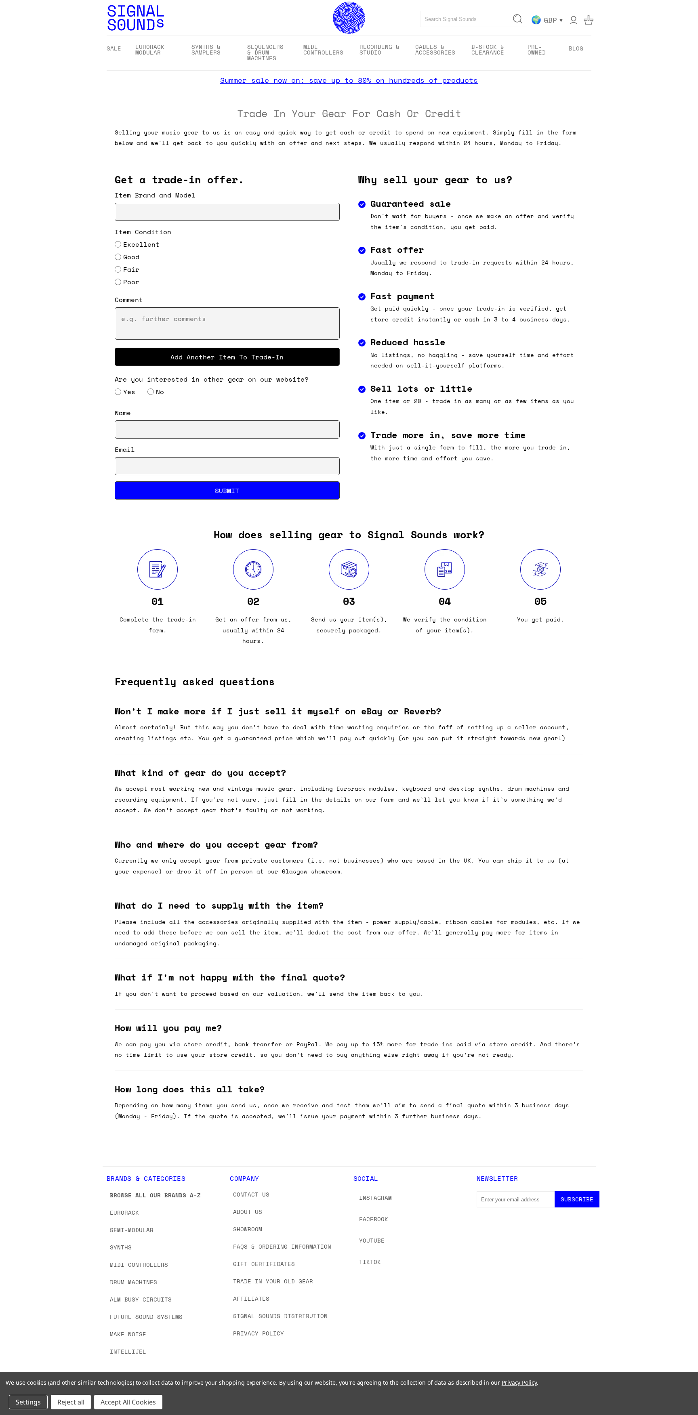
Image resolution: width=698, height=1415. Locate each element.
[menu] (349, 53)
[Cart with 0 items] (588, 20)
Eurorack (124, 1212)
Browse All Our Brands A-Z (155, 1195)
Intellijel (128, 1351)
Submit (227, 490)
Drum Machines (133, 1282)
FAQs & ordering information (282, 1246)
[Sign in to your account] (573, 20)
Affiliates (251, 1298)
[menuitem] (114, 48)
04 (445, 601)
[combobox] (473, 19)
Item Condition (143, 232)
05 (540, 601)
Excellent (141, 244)
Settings (28, 1402)
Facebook (373, 1219)
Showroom (247, 1229)
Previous (677, 1390)
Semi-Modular (131, 1230)
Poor (131, 282)
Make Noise (128, 1334)
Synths (121, 1247)
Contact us (251, 1194)
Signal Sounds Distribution (280, 1316)
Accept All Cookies (128, 1402)
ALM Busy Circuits (141, 1299)
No (160, 392)
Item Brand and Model (155, 195)
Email (125, 449)
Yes (129, 392)
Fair (131, 269)
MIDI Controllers (139, 1264)
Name (123, 413)
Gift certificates (264, 1264)
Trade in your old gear (273, 1281)
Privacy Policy (258, 1333)
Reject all (70, 1402)
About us (247, 1211)
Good (131, 257)
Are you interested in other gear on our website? (212, 379)
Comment (129, 299)
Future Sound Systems (146, 1316)
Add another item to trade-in (227, 356)
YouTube (372, 1240)
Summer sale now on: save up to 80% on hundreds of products (349, 80)
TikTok (370, 1262)
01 (157, 601)
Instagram (375, 1197)
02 (253, 601)
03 (349, 601)
